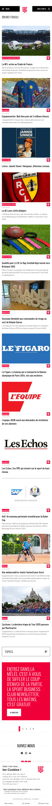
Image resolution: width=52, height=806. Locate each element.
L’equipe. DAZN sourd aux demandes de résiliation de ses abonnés (25, 422)
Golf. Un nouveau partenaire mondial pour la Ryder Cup (25, 518)
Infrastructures (9, 204)
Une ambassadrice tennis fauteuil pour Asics (23, 572)
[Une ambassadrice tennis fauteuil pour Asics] (26, 549)
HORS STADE (6, 160)
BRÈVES (5, 566)
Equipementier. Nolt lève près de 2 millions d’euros (25, 116)
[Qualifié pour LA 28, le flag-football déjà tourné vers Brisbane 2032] (26, 239)
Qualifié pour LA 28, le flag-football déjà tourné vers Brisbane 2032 (26, 264)
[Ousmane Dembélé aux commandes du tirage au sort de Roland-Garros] (26, 295)
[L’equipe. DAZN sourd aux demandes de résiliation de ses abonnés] (26, 397)
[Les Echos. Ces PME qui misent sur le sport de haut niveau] (26, 445)
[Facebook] (22, 753)
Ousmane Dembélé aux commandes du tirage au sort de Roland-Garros (24, 320)
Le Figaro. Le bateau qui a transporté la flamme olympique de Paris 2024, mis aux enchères (24, 373)
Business (5, 110)
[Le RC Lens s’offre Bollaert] (26, 187)
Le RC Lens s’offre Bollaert (14, 210)
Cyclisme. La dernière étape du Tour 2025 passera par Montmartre (25, 626)
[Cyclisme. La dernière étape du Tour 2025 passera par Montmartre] (26, 601)
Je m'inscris (14, 712)
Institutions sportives (11, 58)
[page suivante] (33, 728)
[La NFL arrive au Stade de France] (26, 41)
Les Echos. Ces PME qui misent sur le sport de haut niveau (25, 470)
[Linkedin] (30, 753)
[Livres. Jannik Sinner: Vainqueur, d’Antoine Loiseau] (26, 143)
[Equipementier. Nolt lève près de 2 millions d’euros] (26, 93)
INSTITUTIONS (7, 257)
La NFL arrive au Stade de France (17, 64)
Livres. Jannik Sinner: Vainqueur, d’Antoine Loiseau (25, 166)
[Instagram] (26, 753)
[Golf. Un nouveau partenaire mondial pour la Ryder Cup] (26, 493)
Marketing (6, 312)
